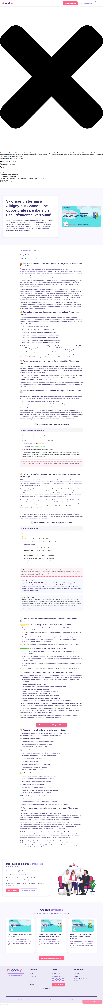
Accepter (2, 178)
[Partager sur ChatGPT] (33, 258)
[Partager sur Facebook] (25, 258)
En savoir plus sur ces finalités (8, 176)
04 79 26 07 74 (56, 973)
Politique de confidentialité (7, 182)
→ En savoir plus (26, 609)
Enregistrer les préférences (28, 178)
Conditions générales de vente (48, 999)
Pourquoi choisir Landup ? (92, 1001)
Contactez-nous (58, 984)
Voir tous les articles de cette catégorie (51, 958)
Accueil (31, 973)
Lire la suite (28, 949)
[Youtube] (63, 979)
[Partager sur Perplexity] (37, 258)
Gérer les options (4, 171)
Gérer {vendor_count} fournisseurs (9, 174)
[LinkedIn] (53, 979)
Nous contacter (12, 890)
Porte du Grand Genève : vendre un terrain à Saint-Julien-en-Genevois (81, 937)
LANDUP (76, 973)
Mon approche (33, 976)
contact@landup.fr (57, 976)
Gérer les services (5, 172)
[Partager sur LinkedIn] (21, 258)
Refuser (7, 178)
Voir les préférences (15, 178)
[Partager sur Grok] (41, 258)
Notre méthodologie (46, 992)
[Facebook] (56, 979)
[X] (59, 979)
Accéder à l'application (28, 890)
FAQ (30, 981)
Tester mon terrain (70, 3)
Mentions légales (4, 180)
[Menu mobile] (99, 3)
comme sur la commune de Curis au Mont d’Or (33, 271)
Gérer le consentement (6, 1004)
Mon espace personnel (87, 3)
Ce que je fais (33, 979)
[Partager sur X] (29, 258)
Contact (31, 984)
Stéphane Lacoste (26, 250)
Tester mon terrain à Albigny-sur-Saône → (51, 725)
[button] (51, 77)
